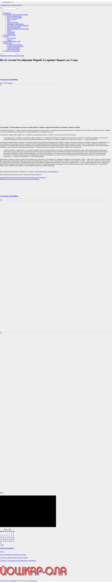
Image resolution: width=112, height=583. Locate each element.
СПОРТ (9, 30)
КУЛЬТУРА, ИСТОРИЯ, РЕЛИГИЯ (18, 25)
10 (1, 537)
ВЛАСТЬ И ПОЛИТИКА (14, 18)
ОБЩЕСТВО (7, 43)
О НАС (2, 551)
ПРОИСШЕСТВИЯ (9, 35)
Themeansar (33, 581)
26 (5, 541)
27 (7, 541)
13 (7, 537)
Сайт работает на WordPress (8, 581)
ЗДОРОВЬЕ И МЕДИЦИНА (15, 24)
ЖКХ (8, 21)
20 (7, 539)
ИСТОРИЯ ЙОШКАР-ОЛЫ (12, 41)
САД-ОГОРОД (11, 38)
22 (11, 539)
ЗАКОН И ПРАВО (12, 22)
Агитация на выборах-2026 (12, 51)
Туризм (9, 40)
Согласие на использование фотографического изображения (18, 560)
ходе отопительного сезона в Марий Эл (47, 171)
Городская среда (12, 19)
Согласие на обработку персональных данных (14, 557)
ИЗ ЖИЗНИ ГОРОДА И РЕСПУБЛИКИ (16, 14)
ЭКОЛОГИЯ (11, 33)
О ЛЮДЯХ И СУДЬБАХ (14, 44)
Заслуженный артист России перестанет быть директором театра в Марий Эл (23, 177)
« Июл (2, 545)
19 (5, 539)
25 (3, 541)
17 (1, 539)
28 (9, 541)
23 (13, 539)
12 (5, 537)
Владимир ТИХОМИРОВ (10, 79)
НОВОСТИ (7, 13)
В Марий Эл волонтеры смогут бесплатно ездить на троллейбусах (20, 179)
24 (1, 541)
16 (13, 537)
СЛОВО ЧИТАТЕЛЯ (13, 48)
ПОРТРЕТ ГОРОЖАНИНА (15, 46)
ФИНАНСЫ (11, 32)
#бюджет (9, 83)
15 (11, 537)
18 (3, 539)
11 (3, 537)
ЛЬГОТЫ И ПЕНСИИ (13, 27)
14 (9, 537)
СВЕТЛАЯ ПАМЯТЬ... (7, 548)
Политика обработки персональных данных (13, 554)
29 (11, 541)
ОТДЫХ (6, 36)
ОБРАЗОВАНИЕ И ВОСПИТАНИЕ (18, 29)
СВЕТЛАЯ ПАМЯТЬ (13, 49)
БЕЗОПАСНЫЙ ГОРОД (14, 16)
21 (9, 539)
